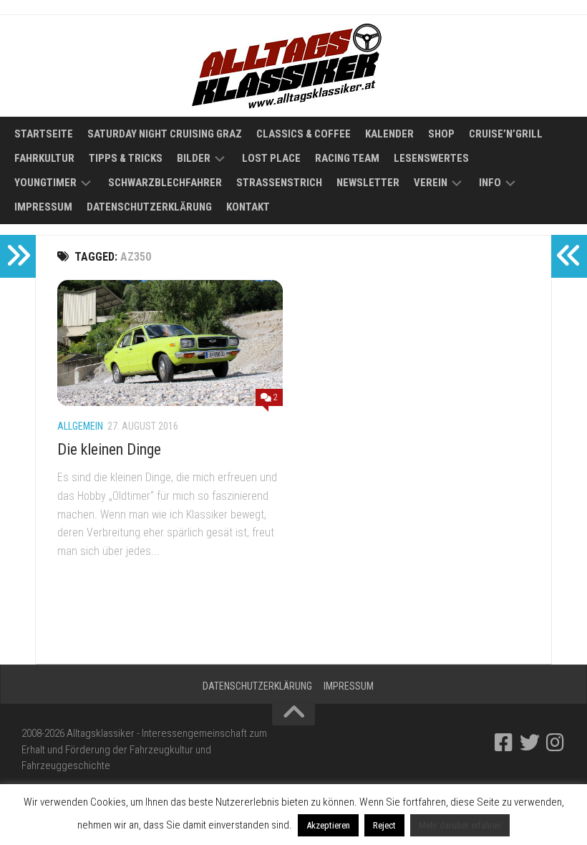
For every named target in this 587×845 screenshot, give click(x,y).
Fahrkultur (44, 158)
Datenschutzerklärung (149, 207)
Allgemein (80, 426)
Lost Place (271, 158)
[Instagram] (555, 743)
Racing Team (347, 158)
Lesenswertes (431, 158)
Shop (441, 133)
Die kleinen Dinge (109, 449)
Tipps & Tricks (125, 158)
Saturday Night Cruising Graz (164, 133)
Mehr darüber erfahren (460, 825)
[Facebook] (504, 743)
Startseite (43, 133)
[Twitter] (530, 743)
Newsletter (367, 182)
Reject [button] (384, 825)
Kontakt (248, 207)
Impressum (43, 207)
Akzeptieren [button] (328, 825)
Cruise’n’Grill (506, 133)
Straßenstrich (279, 182)
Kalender (389, 133)
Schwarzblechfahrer (165, 182)
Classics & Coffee (303, 133)
